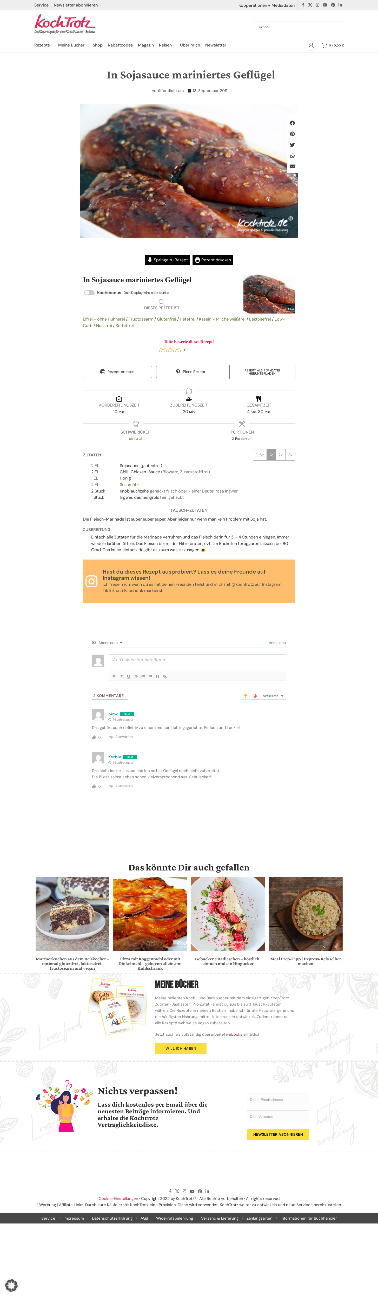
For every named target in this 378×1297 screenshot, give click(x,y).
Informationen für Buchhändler (309, 1218)
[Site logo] (65, 23)
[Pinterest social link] (333, 5)
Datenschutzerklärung (112, 1218)
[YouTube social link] (325, 5)
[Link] (165, 677)
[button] (292, 123)
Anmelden (277, 642)
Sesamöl (128, 484)
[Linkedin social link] (340, 5)
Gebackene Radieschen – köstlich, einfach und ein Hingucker (228, 961)
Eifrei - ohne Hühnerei (104, 319)
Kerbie (115, 757)
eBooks (235, 1034)
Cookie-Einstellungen (118, 1198)
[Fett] (114, 677)
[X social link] (310, 5)
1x (271, 455)
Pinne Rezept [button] (193, 371)
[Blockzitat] (157, 677)
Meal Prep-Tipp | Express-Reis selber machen (305, 961)
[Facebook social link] (303, 5)
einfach (136, 438)
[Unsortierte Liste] (150, 677)
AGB (144, 1218)
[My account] (311, 45)
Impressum (73, 1218)
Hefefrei (187, 319)
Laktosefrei (260, 319)
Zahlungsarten (260, 1218)
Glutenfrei (166, 319)
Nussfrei (104, 325)
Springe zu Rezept (170, 260)
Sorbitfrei (125, 325)
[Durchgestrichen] (136, 677)
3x (290, 455)
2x (280, 455)
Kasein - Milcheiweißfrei (222, 319)
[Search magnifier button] (338, 26)
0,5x (260, 455)
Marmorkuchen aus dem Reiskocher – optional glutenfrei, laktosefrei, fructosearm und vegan (72, 963)
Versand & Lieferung (219, 1218)
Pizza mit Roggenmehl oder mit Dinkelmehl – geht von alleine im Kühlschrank (150, 963)
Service (48, 1218)
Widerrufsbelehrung (174, 1218)
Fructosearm (141, 319)
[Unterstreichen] (128, 677)
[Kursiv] (121, 677)
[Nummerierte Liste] (143, 677)
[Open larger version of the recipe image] (269, 294)
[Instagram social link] (317, 5)
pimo (113, 714)
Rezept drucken (215, 260)
